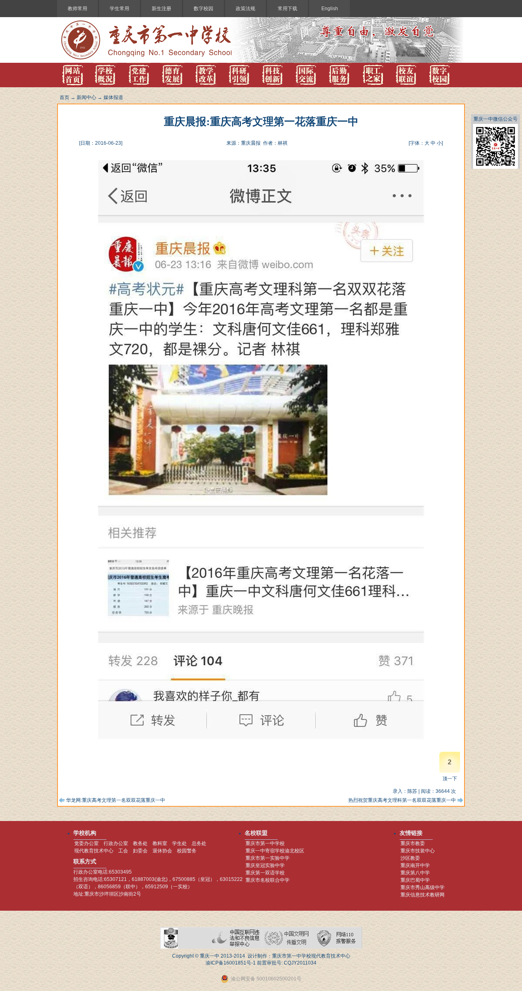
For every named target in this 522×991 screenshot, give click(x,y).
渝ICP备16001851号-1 (231, 963)
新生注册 (161, 8)
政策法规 (245, 8)
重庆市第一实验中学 (268, 858)
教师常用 (77, 8)
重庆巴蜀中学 (415, 880)
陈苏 (412, 791)
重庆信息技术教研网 (422, 895)
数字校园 (203, 8)
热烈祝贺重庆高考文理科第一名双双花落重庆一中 (402, 800)
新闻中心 (86, 97)
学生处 (179, 843)
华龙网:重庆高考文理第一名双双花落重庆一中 (115, 800)
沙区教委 (410, 858)
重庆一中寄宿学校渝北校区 (275, 851)
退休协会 (162, 851)
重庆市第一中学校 (265, 843)
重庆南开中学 (415, 865)
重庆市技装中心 (417, 851)
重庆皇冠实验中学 (265, 865)
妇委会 (140, 851)
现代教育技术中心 (93, 851)
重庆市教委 (412, 843)
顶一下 (449, 778)
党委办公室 (86, 843)
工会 (123, 851)
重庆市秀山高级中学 (422, 887)
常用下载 (287, 8)
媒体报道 (113, 97)
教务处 (140, 843)
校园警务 (187, 851)
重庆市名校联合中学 (268, 880)
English (329, 8)
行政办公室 (116, 843)
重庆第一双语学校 (265, 873)
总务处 (199, 843)
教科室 (160, 843)
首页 (64, 97)
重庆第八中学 (415, 873)
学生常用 (119, 8)
